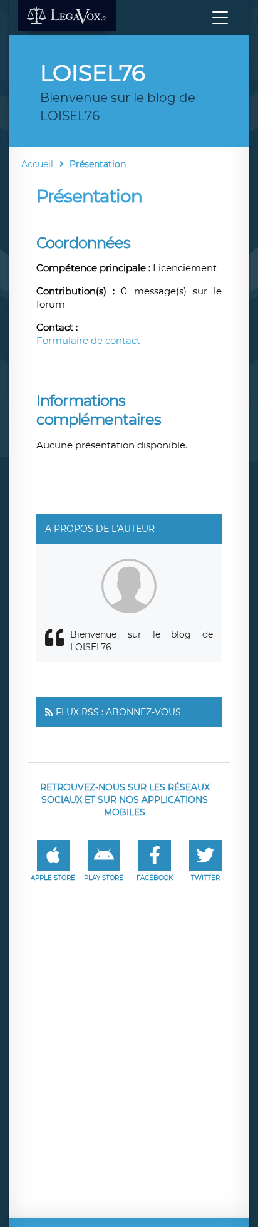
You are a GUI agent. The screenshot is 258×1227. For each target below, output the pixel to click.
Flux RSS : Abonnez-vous (118, 712)
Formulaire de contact (88, 340)
